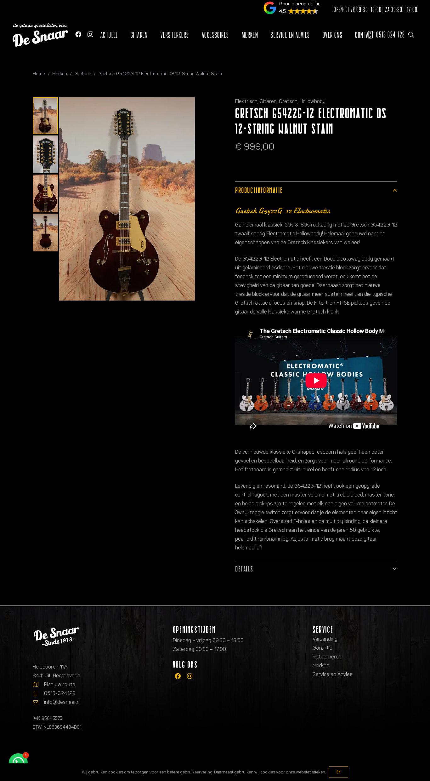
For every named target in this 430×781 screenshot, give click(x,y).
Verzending (325, 639)
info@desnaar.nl (62, 702)
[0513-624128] (38, 693)
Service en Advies (333, 674)
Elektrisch (246, 101)
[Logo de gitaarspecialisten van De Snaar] (40, 35)
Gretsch (83, 74)
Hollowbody (312, 101)
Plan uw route (59, 684)
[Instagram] (90, 34)
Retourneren (327, 657)
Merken (59, 74)
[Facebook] (78, 34)
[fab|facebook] (178, 676)
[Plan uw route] (38, 684)
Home (39, 74)
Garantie (322, 648)
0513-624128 (60, 693)
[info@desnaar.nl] (38, 702)
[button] (411, 34)
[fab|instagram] (190, 676)
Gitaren (268, 101)
